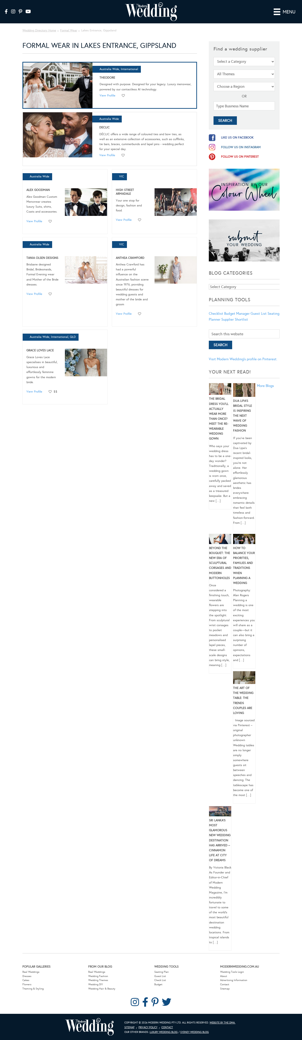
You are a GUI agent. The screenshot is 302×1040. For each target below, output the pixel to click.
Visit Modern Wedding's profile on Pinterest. (243, 359)
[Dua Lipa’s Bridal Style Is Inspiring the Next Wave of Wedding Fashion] (244, 390)
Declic (104, 127)
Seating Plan (161, 971)
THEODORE (107, 78)
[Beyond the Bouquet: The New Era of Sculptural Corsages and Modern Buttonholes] (220, 540)
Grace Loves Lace (40, 350)
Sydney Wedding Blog (194, 1032)
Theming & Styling (33, 988)
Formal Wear (68, 30)
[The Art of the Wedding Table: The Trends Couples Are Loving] (244, 678)
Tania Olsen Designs (42, 258)
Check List (160, 980)
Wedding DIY (95, 984)
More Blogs (265, 386)
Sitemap (225, 988)
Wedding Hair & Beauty (101, 988)
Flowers (26, 984)
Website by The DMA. (222, 1022)
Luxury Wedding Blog (164, 1032)
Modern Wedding (89, 1027)
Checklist (216, 313)
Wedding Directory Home (39, 30)
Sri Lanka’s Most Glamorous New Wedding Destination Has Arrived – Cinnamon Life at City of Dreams (220, 840)
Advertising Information (233, 980)
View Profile (107, 95)
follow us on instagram (241, 147)
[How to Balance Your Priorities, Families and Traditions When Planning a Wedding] (244, 540)
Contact (224, 984)
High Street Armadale (125, 192)
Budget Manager (237, 313)
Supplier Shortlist (234, 319)
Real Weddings (30, 971)
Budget (158, 984)
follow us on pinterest (240, 157)
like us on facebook (237, 137)
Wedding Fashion (98, 976)
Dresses (26, 976)
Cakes (25, 980)
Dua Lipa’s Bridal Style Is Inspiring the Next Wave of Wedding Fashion (242, 416)
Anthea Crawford (130, 258)
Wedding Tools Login (232, 971)
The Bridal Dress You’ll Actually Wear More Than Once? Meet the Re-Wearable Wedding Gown (218, 418)
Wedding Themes (98, 980)
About (223, 976)
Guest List (259, 313)
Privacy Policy (147, 1027)
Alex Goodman (38, 190)
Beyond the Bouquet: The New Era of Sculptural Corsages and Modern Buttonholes (220, 563)
